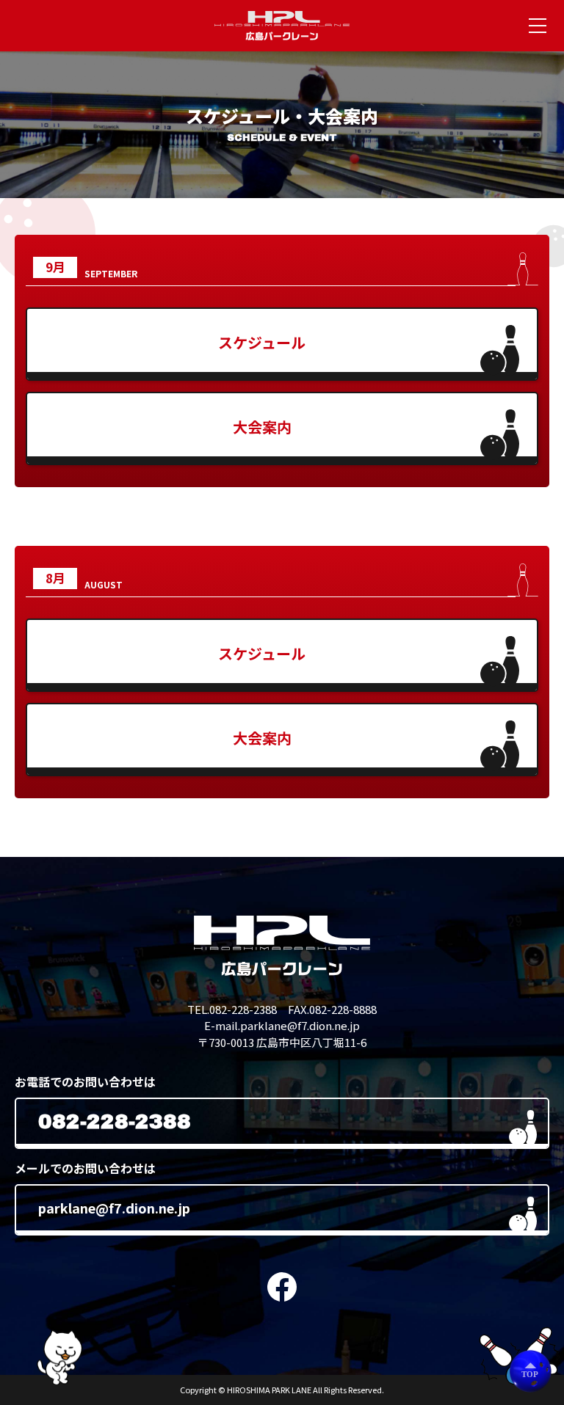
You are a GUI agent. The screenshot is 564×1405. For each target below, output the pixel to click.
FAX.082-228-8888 (332, 1009)
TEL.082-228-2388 (232, 1009)
